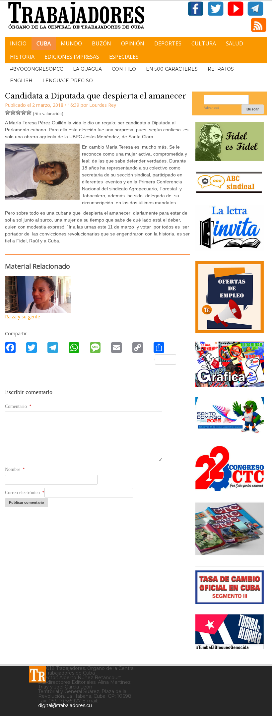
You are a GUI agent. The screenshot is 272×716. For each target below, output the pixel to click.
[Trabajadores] (37, 674)
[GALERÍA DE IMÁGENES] (229, 384)
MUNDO (71, 43)
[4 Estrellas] (23, 112)
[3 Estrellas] (18, 112)
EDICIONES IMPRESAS (71, 56)
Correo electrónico (24, 492)
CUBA (43, 43)
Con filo (124, 69)
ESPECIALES (124, 56)
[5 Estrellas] (29, 112)
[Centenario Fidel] (229, 158)
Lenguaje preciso (67, 81)
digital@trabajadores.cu (65, 705)
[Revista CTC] (229, 554)
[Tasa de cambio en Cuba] (229, 601)
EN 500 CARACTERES (172, 69)
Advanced (211, 107)
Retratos (221, 69)
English (21, 81)
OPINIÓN (132, 43)
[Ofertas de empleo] (229, 297)
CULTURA (203, 43)
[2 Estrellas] (13, 112)
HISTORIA (22, 56)
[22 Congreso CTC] (229, 488)
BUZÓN (101, 43)
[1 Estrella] (7, 112)
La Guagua (87, 69)
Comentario (18, 406)
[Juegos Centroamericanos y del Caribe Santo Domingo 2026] (229, 433)
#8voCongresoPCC (36, 69)
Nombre (15, 469)
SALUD (234, 43)
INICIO (18, 43)
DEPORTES (167, 43)
